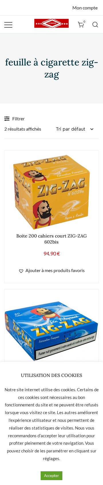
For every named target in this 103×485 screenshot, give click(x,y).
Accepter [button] (51, 475)
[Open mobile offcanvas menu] (8, 24)
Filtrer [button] (18, 118)
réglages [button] (51, 458)
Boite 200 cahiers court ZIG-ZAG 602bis (51, 239)
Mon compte (85, 7)
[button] (51, 270)
